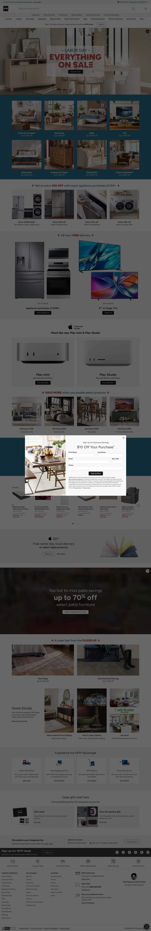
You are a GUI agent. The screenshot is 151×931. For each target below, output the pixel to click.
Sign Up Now (96, 473)
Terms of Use (86, 488)
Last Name (101, 452)
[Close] (123, 437)
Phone (71, 465)
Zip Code (115, 459)
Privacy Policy (77, 488)
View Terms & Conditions (76, 479)
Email (71, 459)
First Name (73, 452)
